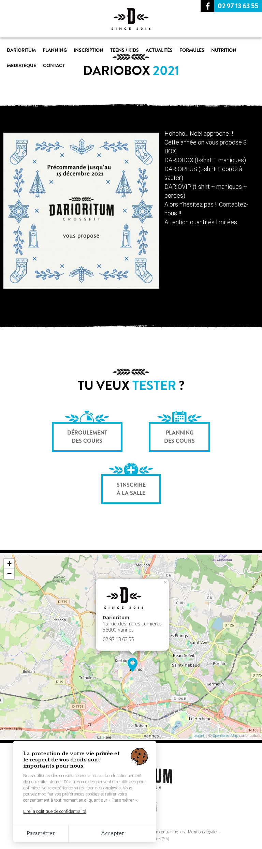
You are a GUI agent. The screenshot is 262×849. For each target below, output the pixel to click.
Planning (55, 50)
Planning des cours (179, 437)
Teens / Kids (124, 50)
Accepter (112, 833)
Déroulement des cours (87, 437)
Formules (191, 50)
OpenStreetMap (225, 735)
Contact (54, 65)
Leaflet (198, 735)
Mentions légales (203, 832)
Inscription (88, 50)
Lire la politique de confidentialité (54, 811)
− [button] (9, 574)
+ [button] (9, 563)
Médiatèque (21, 65)
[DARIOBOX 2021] (81, 291)
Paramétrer (41, 833)
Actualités (159, 50)
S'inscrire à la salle (131, 489)
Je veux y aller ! (131, 722)
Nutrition (223, 50)
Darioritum (21, 50)
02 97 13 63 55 (238, 6)
